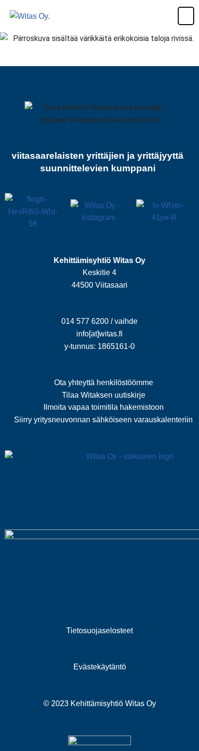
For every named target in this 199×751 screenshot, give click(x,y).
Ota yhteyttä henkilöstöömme (103, 382)
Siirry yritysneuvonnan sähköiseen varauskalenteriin (103, 420)
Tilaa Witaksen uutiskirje (103, 395)
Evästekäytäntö (99, 667)
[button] (179, 16)
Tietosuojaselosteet (99, 630)
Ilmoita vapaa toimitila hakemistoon (103, 407)
